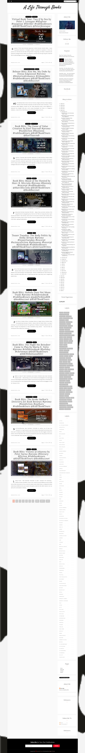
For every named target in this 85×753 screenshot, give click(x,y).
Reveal (67, 380)
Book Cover (61, 442)
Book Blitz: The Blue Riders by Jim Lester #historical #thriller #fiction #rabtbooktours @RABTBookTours (67, 69)
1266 (37, 501)
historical (66, 350)
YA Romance (70, 407)
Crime (61, 337)
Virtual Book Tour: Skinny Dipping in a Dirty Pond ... (68, 139)
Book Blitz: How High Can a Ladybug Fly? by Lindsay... (67, 169)
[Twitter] (49, 62)
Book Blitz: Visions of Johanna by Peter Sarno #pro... (67, 134)
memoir (70, 363)
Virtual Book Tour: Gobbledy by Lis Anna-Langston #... (67, 182)
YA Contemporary (63, 403)
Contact (61, 670)
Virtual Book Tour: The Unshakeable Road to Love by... (67, 240)
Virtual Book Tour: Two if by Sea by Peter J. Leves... (67, 114)
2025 (62, 105)
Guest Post (69, 348)
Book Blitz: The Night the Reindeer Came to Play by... (67, 129)
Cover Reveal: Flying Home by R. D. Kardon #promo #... (67, 237)
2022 (62, 110)
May (62, 267)
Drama (60, 483)
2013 (61, 288)
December (64, 111)
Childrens (29, 342)
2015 (61, 285)
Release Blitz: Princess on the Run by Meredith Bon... (67, 222)
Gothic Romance (63, 346)
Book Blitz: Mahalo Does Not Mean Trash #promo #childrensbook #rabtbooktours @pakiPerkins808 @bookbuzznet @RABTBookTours (31, 296)
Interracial (61, 531)
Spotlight (68, 390)
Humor (70, 356)
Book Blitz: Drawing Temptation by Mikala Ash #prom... (67, 202)
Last (48, 501)
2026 (62, 103)
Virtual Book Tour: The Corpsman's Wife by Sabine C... (67, 164)
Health (61, 350)
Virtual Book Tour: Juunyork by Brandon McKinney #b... (67, 215)
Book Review (62, 444)
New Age (61, 369)
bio (71, 318)
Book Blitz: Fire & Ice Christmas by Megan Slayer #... (67, 200)
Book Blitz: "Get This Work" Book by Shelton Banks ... (67, 136)
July (62, 264)
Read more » (31, 112)
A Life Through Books (42, 7)
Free (65, 342)
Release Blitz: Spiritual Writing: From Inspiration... (68, 245)
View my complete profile (64, 689)
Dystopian (61, 485)
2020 (62, 277)
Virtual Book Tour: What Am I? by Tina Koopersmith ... (67, 174)
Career (61, 327)
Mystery (61, 367)
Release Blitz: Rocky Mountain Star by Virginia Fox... (67, 197)
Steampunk (62, 392)
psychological (62, 583)
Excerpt (29, 178)
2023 (62, 108)
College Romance (69, 331)
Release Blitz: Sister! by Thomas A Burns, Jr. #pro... (67, 232)
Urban (72, 397)
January (63, 273)
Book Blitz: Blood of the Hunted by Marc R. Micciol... (67, 121)
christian (62, 331)
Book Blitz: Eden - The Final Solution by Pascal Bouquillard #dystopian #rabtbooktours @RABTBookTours (67, 75)
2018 (61, 280)
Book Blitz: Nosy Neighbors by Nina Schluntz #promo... (67, 157)
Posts (61, 722)
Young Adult (67, 409)
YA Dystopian (62, 405)
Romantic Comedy (64, 384)
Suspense (35, 16)
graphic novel (63, 348)
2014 (61, 287)
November (64, 257)
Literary (34, 449)
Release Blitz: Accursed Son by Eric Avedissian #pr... (67, 210)
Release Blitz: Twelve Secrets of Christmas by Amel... (67, 205)
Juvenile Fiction (62, 535)
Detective (69, 337)
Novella (61, 371)
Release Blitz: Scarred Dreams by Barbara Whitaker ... (67, 212)
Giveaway (70, 342)
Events (61, 672)
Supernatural (69, 392)
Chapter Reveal (67, 327)
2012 (61, 290)
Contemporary (68, 333)
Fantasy (34, 178)
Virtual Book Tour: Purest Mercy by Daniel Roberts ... (67, 172)
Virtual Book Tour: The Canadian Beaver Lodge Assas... (67, 141)
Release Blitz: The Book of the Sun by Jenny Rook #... (68, 177)
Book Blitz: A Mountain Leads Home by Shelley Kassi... (67, 250)
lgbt (61, 361)
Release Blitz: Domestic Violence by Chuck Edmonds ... (67, 195)
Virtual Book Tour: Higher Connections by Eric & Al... (66, 230)
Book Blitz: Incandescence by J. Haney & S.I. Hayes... (67, 189)
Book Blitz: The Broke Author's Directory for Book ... (66, 131)
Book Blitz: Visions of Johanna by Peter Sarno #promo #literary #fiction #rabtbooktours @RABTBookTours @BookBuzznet (31, 455)
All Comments (63, 724)
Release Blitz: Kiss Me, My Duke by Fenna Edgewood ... (67, 116)
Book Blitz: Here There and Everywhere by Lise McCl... (66, 179)
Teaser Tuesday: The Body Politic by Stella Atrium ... (67, 124)
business (28, 123)
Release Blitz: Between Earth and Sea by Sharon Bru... (67, 162)
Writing (70, 401)
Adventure (66, 312)
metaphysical (63, 365)
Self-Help (70, 388)
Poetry (67, 373)
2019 (61, 279)
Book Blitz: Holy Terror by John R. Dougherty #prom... (67, 187)
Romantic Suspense (64, 386)
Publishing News (63, 378)
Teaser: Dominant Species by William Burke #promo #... (66, 184)
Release (70, 378)
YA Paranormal (63, 407)
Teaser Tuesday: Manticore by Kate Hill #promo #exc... (67, 149)
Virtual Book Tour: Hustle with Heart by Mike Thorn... (67, 255)
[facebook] (9, 1)
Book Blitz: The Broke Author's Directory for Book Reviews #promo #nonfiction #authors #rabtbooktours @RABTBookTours (31, 403)
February (63, 272)
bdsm (61, 318)
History (71, 354)
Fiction (28, 449)
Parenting (62, 373)
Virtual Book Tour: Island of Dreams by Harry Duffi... (67, 220)
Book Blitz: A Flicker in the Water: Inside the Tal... (67, 146)
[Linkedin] (51, 62)
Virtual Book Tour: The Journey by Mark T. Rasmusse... (67, 225)
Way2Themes (40, 751)
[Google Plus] (47, 62)
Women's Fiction (63, 401)
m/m (69, 361)
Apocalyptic (62, 316)
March (63, 270)
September (64, 260)
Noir (66, 369)
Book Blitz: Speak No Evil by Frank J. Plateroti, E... (68, 167)
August (63, 262)
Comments (37, 44)
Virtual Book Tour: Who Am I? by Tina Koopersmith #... (68, 207)
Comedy (61, 333)
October (63, 259)
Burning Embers (63, 325)
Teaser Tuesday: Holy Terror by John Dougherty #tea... (67, 235)
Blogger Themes (52, 751)
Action (61, 312)
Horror (61, 356)
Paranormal (67, 371)
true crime (62, 397)
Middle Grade (70, 365)
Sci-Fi (65, 388)
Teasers (61, 395)
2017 (61, 282)
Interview (61, 533)
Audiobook (68, 316)
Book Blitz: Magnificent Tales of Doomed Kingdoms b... (67, 253)
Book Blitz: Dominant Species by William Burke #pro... (67, 159)
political (72, 373)
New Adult (67, 367)
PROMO (37, 69)
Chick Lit (62, 329)
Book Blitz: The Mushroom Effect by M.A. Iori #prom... (68, 248)
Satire (61, 388)
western (69, 399)
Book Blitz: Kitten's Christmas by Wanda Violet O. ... (67, 151)
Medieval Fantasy (63, 363)
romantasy (67, 382)
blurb (67, 320)
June (62, 265)
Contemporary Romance (65, 335)
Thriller (66, 395)
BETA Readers (66, 318)
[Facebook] (45, 62)
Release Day (62, 380)
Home (61, 668)
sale (71, 386)
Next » (42, 501)
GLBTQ (61, 344)
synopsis (61, 622)
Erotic (60, 490)
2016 (61, 284)
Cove (73, 335)
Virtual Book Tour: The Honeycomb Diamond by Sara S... (67, 154)
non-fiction (34, 123)
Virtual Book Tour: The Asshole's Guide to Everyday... (67, 192)
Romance (62, 382)
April (62, 269)
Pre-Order (61, 579)
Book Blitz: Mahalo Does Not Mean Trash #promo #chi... (67, 126)
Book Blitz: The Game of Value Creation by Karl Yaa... (66, 119)
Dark (65, 337)
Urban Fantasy (63, 399)
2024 (62, 107)
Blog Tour (28, 16)
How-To (66, 356)
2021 (61, 275)
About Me (62, 669)
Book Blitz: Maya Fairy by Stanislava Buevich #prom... (68, 144)
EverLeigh (62, 688)
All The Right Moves (64, 314)
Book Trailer (62, 446)
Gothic (65, 344)
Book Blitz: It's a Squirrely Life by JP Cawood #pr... (67, 243)
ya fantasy (69, 405)
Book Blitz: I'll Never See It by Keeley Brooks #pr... (67, 227)
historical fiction (64, 352)
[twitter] (11, 1)
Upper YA (68, 397)
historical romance (29, 69)
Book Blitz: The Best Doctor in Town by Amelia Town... (67, 217)
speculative (62, 390)
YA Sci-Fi (61, 409)
